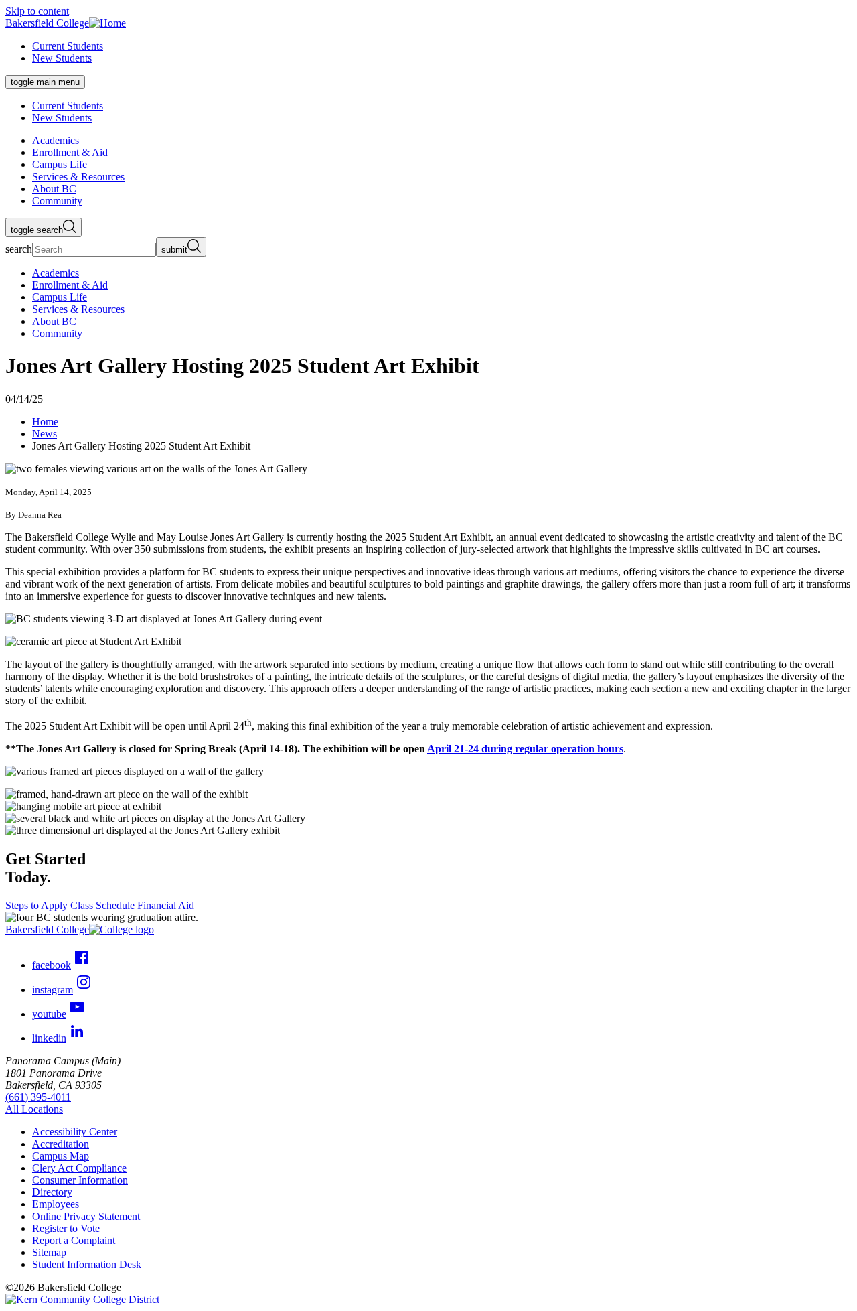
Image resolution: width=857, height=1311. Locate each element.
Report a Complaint (73, 1240)
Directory (52, 1192)
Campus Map (60, 1156)
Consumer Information (80, 1180)
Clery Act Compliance (79, 1168)
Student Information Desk (86, 1264)
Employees (55, 1204)
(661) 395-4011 (38, 1097)
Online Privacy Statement (86, 1216)
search (18, 249)
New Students (62, 58)
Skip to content (37, 11)
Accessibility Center (74, 1131)
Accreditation (60, 1144)
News (44, 433)
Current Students (67, 46)
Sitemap (49, 1252)
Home (45, 421)
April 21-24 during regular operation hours (525, 748)
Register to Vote (66, 1228)
